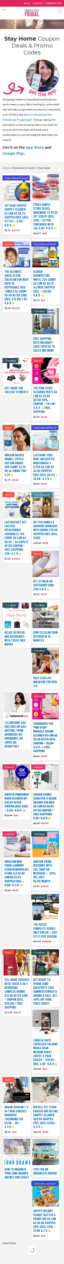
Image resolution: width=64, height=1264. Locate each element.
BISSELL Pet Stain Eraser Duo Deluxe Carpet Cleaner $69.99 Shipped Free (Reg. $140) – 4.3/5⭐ (45, 1119)
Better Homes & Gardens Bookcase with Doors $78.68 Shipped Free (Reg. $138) (45, 532)
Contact (38, 3)
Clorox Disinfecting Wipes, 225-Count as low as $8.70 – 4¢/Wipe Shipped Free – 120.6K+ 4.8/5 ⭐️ (44, 286)
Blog (27, 3)
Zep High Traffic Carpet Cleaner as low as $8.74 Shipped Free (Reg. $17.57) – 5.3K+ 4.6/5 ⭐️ (16, 217)
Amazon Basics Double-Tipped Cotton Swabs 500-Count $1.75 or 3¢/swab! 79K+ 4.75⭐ (15, 467)
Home (5, 167)
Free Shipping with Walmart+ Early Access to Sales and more (44, 345)
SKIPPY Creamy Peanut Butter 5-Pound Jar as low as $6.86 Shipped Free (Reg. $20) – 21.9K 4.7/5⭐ (44, 1223)
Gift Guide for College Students (16, 390)
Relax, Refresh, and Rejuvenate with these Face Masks (15, 638)
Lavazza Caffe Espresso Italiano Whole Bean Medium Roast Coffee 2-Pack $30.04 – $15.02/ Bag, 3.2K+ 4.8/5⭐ (45, 1054)
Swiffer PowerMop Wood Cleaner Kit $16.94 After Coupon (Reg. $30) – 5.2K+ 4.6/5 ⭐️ (16, 804)
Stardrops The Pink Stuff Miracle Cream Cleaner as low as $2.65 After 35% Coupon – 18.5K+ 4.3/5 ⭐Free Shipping (45, 739)
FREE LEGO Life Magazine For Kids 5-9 (45, 682)
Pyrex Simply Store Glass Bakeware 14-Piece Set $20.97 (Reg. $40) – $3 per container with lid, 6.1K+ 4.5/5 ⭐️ (45, 218)
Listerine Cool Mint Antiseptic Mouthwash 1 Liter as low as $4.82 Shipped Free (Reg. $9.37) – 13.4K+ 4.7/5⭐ (45, 469)
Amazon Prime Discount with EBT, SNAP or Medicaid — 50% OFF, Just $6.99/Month (44, 873)
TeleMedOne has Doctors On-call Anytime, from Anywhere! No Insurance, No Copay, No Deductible (15, 734)
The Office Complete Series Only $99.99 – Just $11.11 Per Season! (45, 932)
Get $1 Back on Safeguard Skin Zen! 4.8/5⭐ (43, 587)
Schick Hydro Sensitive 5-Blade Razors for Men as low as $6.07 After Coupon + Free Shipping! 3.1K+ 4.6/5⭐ (45, 808)
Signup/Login (54, 3)
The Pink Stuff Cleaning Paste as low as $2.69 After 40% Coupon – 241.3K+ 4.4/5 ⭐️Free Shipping (45, 402)
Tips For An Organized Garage (45, 1171)
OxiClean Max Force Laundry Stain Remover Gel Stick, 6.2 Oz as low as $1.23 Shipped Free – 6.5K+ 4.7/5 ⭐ (16, 875)
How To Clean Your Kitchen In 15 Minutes (45, 636)
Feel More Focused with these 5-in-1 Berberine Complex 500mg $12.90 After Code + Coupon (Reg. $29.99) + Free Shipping (16, 996)
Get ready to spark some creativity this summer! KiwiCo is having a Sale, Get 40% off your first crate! (45, 991)
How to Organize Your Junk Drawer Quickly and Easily (16, 1173)
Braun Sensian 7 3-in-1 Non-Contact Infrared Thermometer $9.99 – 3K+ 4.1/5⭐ (16, 1119)
